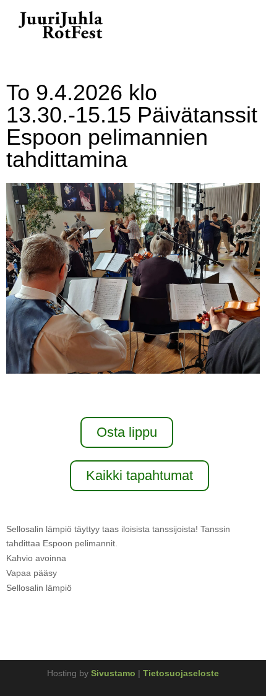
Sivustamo (114, 673)
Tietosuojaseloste (181, 673)
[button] (238, 25)
